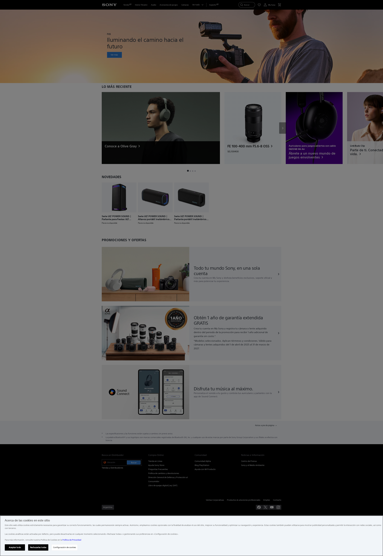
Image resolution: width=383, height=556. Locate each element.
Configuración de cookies (64, 547)
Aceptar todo (15, 547)
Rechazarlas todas (38, 547)
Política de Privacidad (71, 540)
